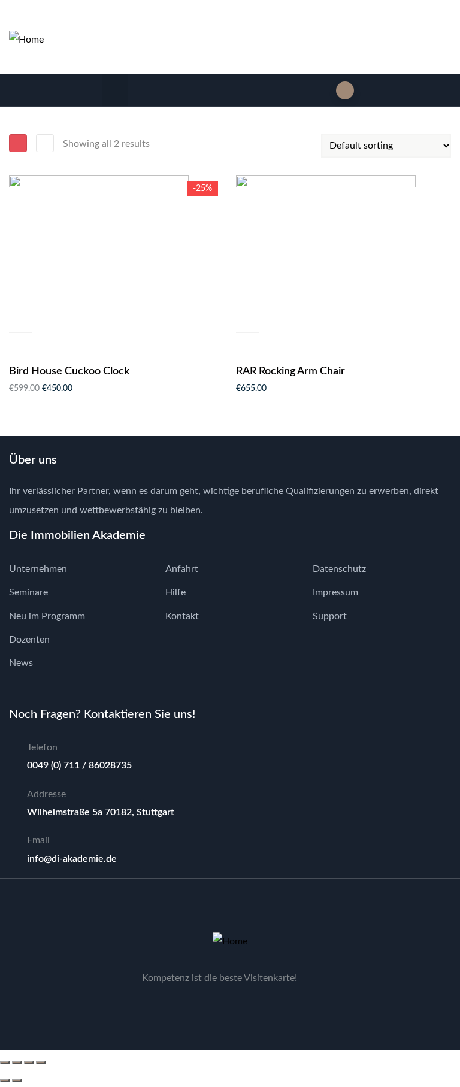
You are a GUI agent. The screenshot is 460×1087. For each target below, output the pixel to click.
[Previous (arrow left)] (5, 1080)
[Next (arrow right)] (17, 1080)
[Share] (29, 1062)
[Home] (26, 40)
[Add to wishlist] (20, 321)
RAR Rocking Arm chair (290, 371)
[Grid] (18, 143)
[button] (115, 90)
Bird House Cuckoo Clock (69, 371)
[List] (45, 143)
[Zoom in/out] (5, 1062)
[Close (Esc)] (41, 1062)
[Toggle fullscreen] (17, 1062)
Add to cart (20, 298)
